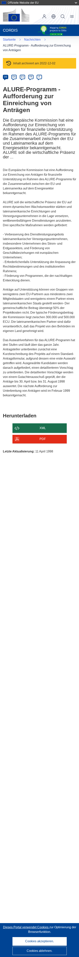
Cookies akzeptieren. (39, 941)
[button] (53, 16)
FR (30, 76)
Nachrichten (32, 39)
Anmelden (44, 16)
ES (22, 76)
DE (5, 76)
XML (43, 428)
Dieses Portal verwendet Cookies (26, 927)
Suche (62, 16)
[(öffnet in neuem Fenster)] (16, 14)
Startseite (9, 39)
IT (39, 76)
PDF (43, 439)
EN (14, 76)
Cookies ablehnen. (39, 950)
